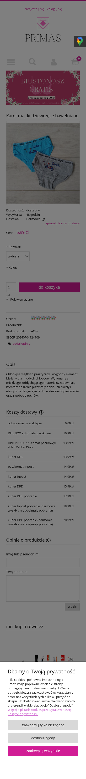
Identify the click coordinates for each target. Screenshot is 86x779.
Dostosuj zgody (43, 738)
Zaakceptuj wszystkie (43, 751)
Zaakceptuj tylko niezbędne (43, 725)
